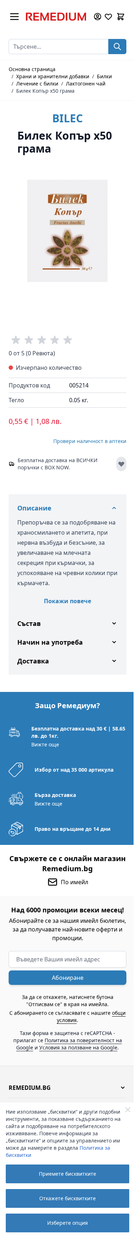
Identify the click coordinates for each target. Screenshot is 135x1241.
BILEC (67, 118)
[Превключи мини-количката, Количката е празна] (120, 16)
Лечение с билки (37, 83)
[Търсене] (117, 46)
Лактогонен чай (85, 83)
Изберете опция (67, 1222)
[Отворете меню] (14, 16)
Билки (104, 76)
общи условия (64, 1024)
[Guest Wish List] (108, 16)
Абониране (65, 982)
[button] (65, 1092)
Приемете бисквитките (67, 1173)
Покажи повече (67, 601)
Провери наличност (89, 441)
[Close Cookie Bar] (127, 1109)
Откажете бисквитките (67, 1198)
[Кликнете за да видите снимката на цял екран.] (67, 231)
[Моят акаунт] (97, 16)
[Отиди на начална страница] (56, 16)
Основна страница (32, 69)
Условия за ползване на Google (76, 1052)
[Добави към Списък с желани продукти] (121, 464)
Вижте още (44, 739)
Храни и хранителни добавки (52, 76)
